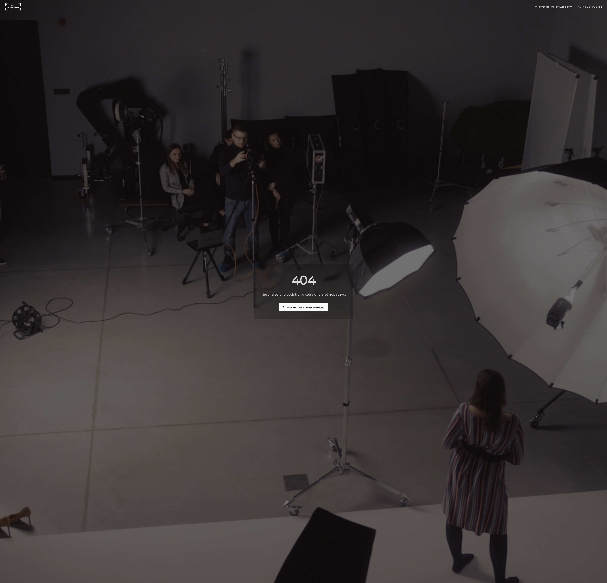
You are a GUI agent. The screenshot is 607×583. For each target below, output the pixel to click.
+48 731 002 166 (591, 6)
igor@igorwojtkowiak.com (554, 6)
